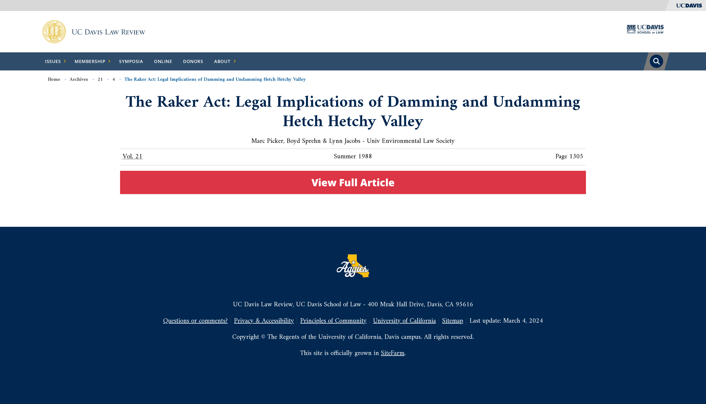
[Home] (54, 31)
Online (163, 61)
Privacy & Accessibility (264, 321)
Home (54, 79)
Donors (193, 61)
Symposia (131, 61)
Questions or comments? (195, 321)
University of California (404, 321)
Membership (90, 61)
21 (100, 79)
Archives (79, 79)
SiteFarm (392, 353)
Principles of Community (333, 321)
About (222, 61)
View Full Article (353, 182)
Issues (53, 61)
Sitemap (452, 321)
